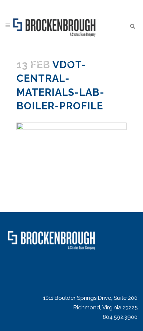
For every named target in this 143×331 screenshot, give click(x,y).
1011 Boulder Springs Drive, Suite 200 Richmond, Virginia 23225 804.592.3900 (90, 307)
